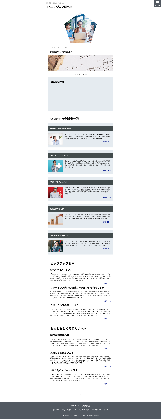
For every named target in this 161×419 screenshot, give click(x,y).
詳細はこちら (107, 142)
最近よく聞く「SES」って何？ (62, 410)
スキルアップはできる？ (82, 410)
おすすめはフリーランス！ (101, 410)
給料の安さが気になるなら (61, 52)
